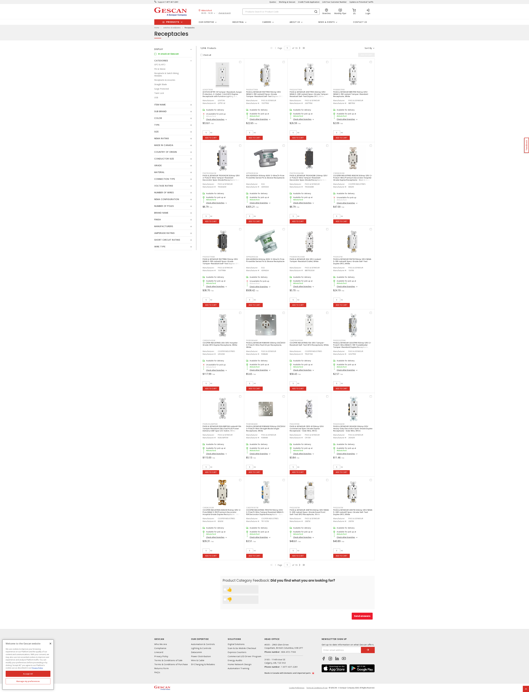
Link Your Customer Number (334, 2)
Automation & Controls (203, 644)
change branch (224, 13)
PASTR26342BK (297, 173)
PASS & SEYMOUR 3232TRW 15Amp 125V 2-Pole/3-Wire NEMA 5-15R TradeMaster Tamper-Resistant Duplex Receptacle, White (352, 346)
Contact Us (360, 22)
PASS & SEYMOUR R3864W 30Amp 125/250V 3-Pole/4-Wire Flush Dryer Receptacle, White (265, 345)
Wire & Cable (197, 660)
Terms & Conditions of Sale (168, 660)
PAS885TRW (339, 89)
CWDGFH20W (209, 340)
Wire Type (159, 246)
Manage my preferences (28, 681)
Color (158, 118)
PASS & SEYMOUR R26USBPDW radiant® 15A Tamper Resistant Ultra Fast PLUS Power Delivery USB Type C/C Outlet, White (222, 428)
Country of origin (165, 152)
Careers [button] (266, 22)
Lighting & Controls (201, 648)
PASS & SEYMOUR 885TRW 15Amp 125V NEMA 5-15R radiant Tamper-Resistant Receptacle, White (350, 94)
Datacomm (196, 652)
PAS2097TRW (296, 89)
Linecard (158, 652)
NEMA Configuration (166, 199)
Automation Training (238, 668)
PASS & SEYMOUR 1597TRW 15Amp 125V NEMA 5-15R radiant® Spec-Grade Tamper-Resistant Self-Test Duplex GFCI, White (265, 95)
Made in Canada (163, 145)
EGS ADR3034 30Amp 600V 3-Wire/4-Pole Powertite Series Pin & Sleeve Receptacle (265, 176)
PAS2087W (295, 507)
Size (156, 131)
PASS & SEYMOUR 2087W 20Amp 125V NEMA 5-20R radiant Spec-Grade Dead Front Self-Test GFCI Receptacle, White (309, 512)
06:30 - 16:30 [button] (207, 13)
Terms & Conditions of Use (316, 688)
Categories (161, 60)
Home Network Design (239, 664)
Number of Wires (164, 192)
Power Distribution (201, 656)
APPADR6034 (252, 257)
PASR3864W (252, 340)
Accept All (28, 674)
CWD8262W (208, 507)
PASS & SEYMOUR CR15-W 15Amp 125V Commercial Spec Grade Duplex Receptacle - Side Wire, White (307, 428)
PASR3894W (252, 424)
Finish (157, 219)
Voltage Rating (163, 185)
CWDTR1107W (252, 507)
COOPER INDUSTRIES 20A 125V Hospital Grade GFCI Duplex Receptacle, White (220, 344)
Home (156, 27)
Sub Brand (160, 111)
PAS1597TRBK (209, 257)
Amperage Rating (164, 233)
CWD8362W (339, 173)
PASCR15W (294, 424)
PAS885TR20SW (297, 257)
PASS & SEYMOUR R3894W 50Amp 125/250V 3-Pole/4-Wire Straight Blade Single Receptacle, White (265, 428)
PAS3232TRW (339, 340)
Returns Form (161, 668)
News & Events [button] (326, 22)
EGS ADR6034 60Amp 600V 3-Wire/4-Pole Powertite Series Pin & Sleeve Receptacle (265, 260)
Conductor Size (164, 158)
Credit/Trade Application (308, 2)
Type (157, 125)
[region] (28, 664)
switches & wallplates (172, 27)
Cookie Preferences (296, 688)
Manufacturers (163, 226)
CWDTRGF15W (296, 340)
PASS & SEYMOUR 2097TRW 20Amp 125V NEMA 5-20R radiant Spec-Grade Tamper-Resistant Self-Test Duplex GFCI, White (309, 94)
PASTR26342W (209, 173)
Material (159, 172)
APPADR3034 (252, 173)
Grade (158, 165)
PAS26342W (339, 424)
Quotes (272, 2)
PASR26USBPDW (210, 424)
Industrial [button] (238, 22)
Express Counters (237, 652)
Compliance (160, 648)
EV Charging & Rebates (203, 664)
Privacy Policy (161, 656)
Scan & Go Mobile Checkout (242, 648)
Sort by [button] (368, 48)
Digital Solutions (236, 644)
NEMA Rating (161, 138)
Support (161, 2)
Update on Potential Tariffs (361, 2)
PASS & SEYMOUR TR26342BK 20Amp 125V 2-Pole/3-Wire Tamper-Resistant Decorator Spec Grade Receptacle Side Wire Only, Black (308, 178)
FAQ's (157, 672)
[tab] (173, 49)
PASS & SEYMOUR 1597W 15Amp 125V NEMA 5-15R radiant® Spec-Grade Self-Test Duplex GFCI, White (352, 261)
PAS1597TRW (252, 89)
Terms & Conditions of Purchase (171, 664)
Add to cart (211, 138)
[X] (50, 644)
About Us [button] (295, 22)
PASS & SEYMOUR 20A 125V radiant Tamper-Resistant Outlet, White (305, 260)
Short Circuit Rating (167, 240)
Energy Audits (235, 660)
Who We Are (160, 644)
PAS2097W (338, 507)
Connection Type (164, 179)
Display (158, 49)
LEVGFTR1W (208, 89)
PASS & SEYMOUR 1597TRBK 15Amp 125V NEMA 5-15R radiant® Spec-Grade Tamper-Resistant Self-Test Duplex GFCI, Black (221, 262)
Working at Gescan (287, 2)
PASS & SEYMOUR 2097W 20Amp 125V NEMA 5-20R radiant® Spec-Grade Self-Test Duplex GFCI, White (352, 512)
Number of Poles (164, 206)
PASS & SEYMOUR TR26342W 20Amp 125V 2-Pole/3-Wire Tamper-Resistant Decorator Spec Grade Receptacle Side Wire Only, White (221, 178)
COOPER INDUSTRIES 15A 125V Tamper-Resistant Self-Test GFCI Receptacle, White (309, 344)
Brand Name (161, 212)
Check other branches (215, 119)
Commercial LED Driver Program (244, 656)
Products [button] (172, 22)
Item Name (160, 104)
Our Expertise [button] (206, 22)
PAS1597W (338, 257)
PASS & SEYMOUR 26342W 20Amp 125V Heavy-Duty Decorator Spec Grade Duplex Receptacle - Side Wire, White (353, 428)
